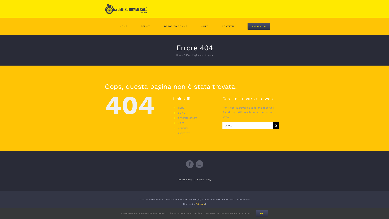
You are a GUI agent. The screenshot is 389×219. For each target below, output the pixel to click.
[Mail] (199, 164)
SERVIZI (182, 113)
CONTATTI (183, 128)
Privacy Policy (185, 179)
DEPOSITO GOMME (187, 118)
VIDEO (181, 123)
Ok (261, 213)
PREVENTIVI (184, 133)
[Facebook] (190, 164)
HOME (181, 108)
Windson (200, 204)
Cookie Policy (204, 179)
